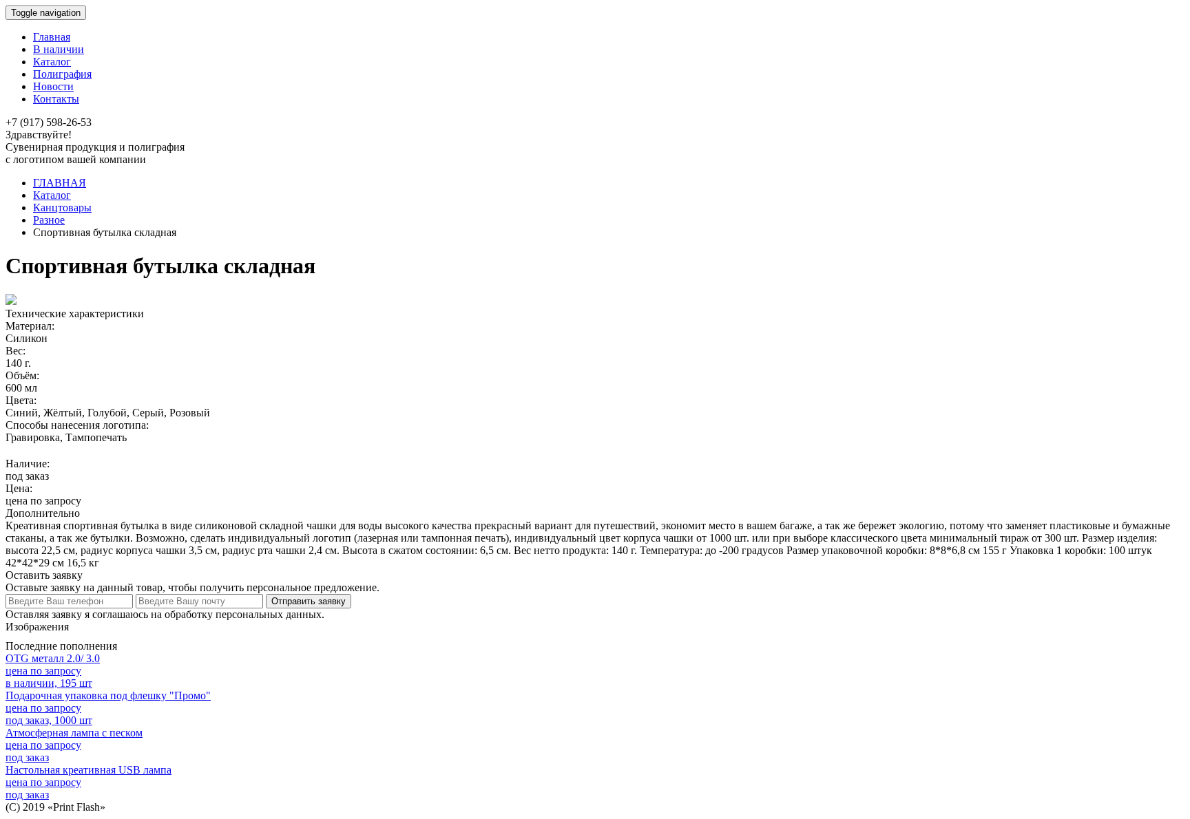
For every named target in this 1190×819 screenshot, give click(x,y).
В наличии (58, 49)
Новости (53, 86)
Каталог (52, 61)
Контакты (56, 99)
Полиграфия (62, 74)
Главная (51, 37)
